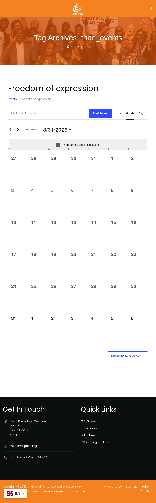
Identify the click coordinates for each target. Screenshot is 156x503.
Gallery (145, 487)
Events (12, 99)
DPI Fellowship (90, 435)
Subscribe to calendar (125, 356)
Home (74, 46)
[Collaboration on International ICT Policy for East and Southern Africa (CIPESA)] (78, 8)
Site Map (131, 487)
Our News (146, 491)
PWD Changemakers (95, 442)
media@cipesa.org (23, 446)
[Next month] (17, 129)
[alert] (78, 144)
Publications (89, 428)
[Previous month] (10, 129)
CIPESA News (89, 421)
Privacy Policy (112, 487)
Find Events (100, 113)
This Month (31, 129)
